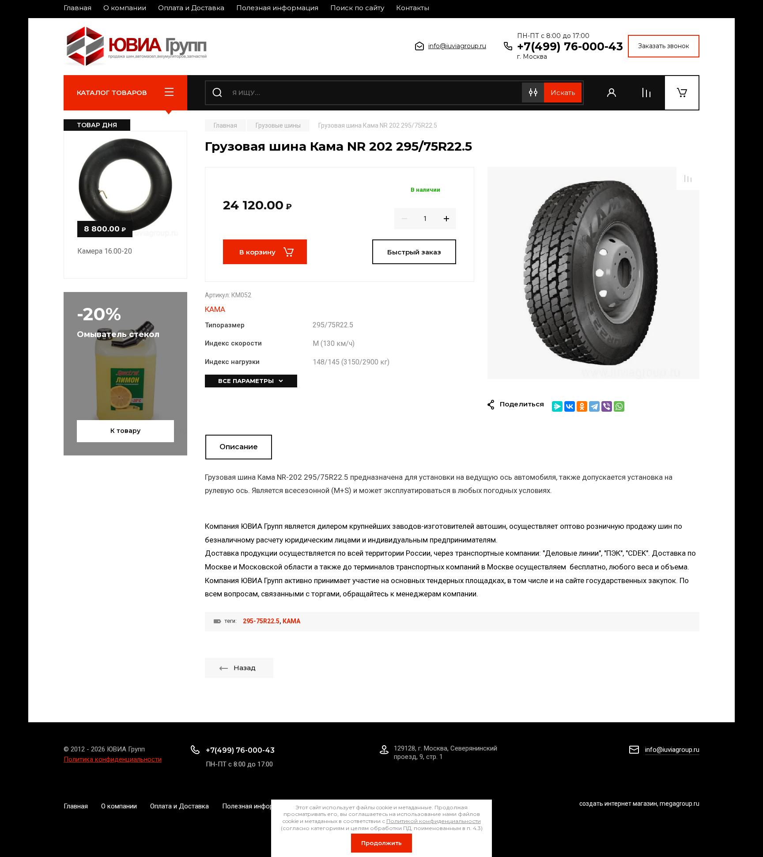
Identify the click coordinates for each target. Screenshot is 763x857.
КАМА (215, 309)
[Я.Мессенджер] (557, 406)
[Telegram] (594, 406)
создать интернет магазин (618, 803)
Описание (238, 447)
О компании (124, 8)
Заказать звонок (663, 46)
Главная (77, 8)
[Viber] (606, 406)
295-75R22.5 (261, 621)
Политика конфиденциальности (113, 759)
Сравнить (687, 178)
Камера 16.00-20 (104, 251)
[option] (593, 273)
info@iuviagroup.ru (457, 46)
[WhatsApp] (619, 406)
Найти (563, 92)
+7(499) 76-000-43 (570, 46)
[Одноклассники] (582, 406)
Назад (245, 668)
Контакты (412, 8)
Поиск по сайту (357, 8)
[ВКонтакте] (569, 406)
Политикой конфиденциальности (433, 821)
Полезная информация (277, 8)
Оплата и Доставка (191, 8)
